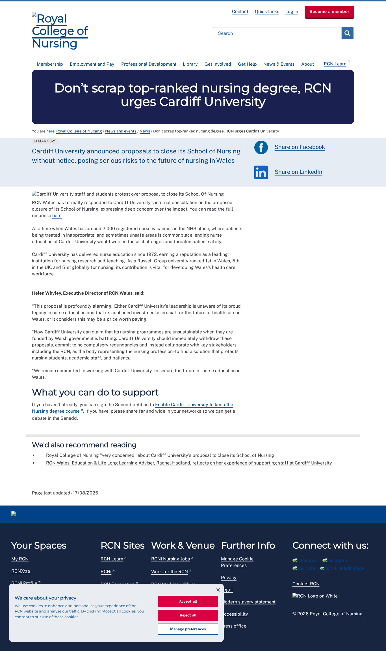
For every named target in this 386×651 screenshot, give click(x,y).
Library (190, 64)
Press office (233, 626)
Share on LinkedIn (298, 171)
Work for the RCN (169, 571)
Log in (291, 11)
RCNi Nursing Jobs (170, 559)
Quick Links (267, 11)
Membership (50, 64)
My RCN (20, 559)
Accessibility (234, 614)
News (145, 131)
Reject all (188, 615)
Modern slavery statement (248, 602)
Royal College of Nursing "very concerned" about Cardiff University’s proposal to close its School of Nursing (160, 455)
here (57, 215)
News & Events (278, 64)
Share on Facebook (300, 147)
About (307, 64)
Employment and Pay (92, 64)
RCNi (106, 571)
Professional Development (148, 64)
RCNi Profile (24, 583)
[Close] (218, 590)
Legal (227, 589)
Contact (240, 11)
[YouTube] (306, 567)
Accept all (188, 601)
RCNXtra (20, 571)
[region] (116, 613)
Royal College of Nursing (79, 131)
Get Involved (218, 64)
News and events (120, 131)
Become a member (329, 11)
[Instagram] (337, 559)
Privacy (229, 577)
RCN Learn (335, 64)
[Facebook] (307, 559)
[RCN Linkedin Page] (344, 567)
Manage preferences (188, 629)
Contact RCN (306, 583)
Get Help (247, 64)
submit (347, 33)
